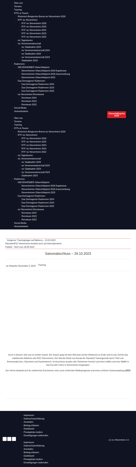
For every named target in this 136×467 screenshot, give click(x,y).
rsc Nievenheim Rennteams (31, 94)
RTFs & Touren (21, 13)
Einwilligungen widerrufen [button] (36, 435)
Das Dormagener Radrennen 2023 (38, 87)
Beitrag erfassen (31, 425)
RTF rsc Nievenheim (27, 20)
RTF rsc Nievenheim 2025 (34, 27)
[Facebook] (9, 439)
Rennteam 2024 (29, 98)
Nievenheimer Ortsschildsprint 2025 (38, 77)
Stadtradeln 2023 (30, 60)
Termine (18, 6)
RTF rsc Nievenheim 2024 (34, 30)
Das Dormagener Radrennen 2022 (38, 91)
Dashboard (29, 429)
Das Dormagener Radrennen (31, 81)
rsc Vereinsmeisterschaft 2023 (36, 57)
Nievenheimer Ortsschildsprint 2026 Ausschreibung (46, 74)
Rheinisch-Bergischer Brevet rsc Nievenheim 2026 (41, 16)
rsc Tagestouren (25, 40)
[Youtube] (14, 439)
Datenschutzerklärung (34, 419)
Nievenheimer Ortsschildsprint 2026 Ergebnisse (44, 71)
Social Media (20, 108)
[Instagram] (5, 439)
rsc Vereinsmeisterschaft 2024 (36, 50)
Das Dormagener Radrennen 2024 (38, 84)
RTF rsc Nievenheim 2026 (34, 23)
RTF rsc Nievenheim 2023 (34, 33)
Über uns (18, 3)
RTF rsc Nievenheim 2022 (34, 37)
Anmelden (28, 422)
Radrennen (19, 64)
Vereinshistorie (21, 111)
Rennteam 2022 (29, 104)
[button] (58, 115)
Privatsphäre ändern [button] (33, 432)
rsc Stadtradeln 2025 (31, 47)
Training (18, 10)
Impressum (29, 415)
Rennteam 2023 (29, 101)
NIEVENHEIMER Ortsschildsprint (33, 67)
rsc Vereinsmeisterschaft (29, 43)
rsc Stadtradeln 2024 (31, 54)
